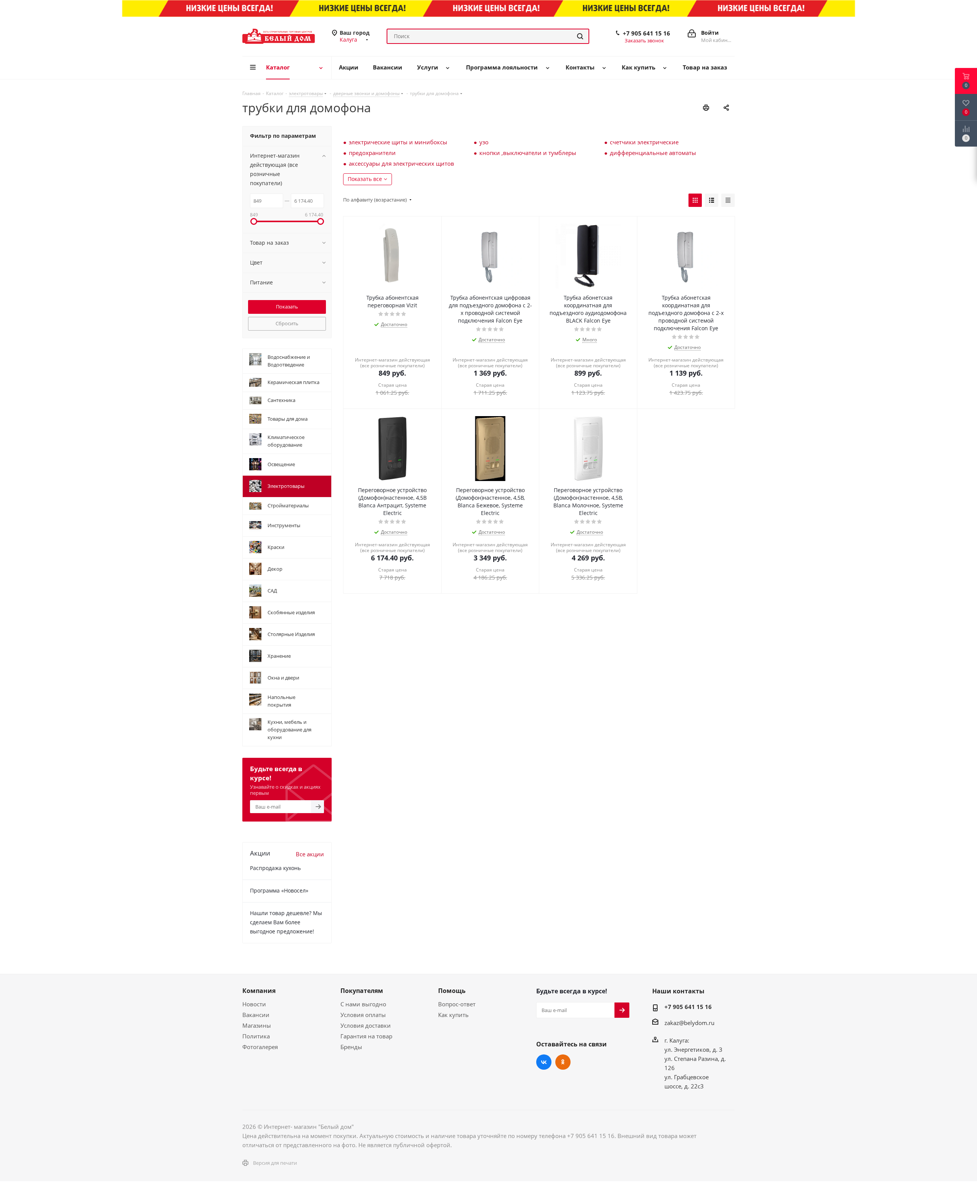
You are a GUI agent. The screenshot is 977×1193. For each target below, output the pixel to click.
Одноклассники (563, 1062)
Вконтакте (543, 1062)
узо (483, 142)
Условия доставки (365, 1025)
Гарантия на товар (366, 1036)
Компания (259, 990)
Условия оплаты (363, 1015)
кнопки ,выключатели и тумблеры (527, 153)
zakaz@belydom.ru (689, 1023)
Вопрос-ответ (457, 1004)
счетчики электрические (644, 142)
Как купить (453, 1015)
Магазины (256, 1025)
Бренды (351, 1047)
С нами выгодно (363, 1004)
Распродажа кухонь (275, 868)
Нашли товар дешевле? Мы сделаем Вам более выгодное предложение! (286, 922)
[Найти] (580, 36)
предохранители (372, 153)
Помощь (452, 990)
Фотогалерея (260, 1047)
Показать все (365, 178)
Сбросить (287, 323)
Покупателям (361, 990)
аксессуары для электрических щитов (401, 163)
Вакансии (255, 1015)
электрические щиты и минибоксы (398, 142)
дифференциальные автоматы (653, 153)
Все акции (310, 854)
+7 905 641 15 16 (646, 33)
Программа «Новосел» (279, 890)
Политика (256, 1036)
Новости (254, 1004)
